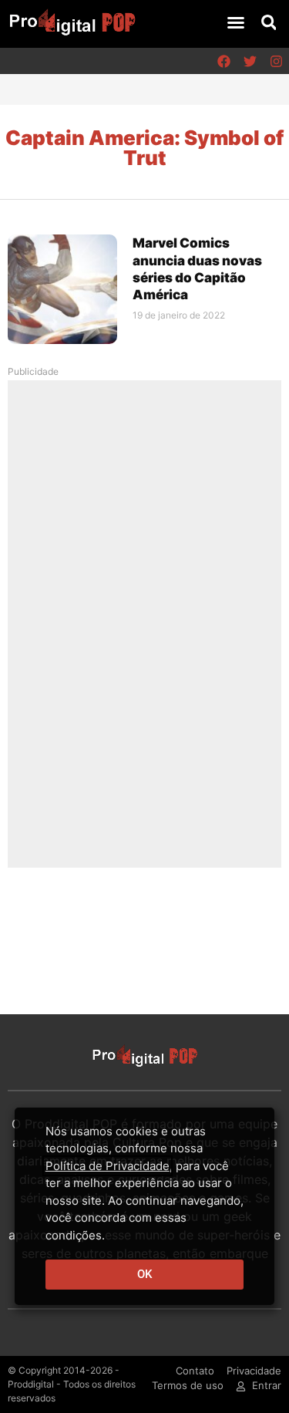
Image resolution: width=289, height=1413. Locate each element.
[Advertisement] (144, 623)
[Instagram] (276, 61)
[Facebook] (223, 61)
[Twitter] (250, 61)
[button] (236, 22)
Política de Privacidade (107, 1165)
